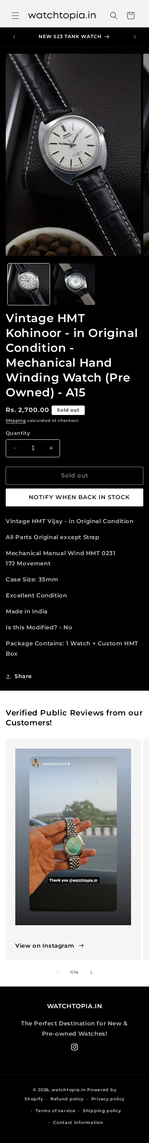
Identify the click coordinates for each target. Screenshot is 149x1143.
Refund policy (67, 1098)
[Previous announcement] (14, 37)
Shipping (16, 420)
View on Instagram (44, 945)
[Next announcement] (134, 37)
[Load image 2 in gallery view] (74, 284)
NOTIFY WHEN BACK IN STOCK (79, 497)
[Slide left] (57, 972)
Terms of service (55, 1110)
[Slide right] (91, 972)
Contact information (78, 1122)
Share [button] (23, 676)
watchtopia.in (69, 1089)
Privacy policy (108, 1098)
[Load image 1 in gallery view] (29, 284)
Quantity (18, 433)
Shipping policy (102, 1110)
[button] (15, 15)
